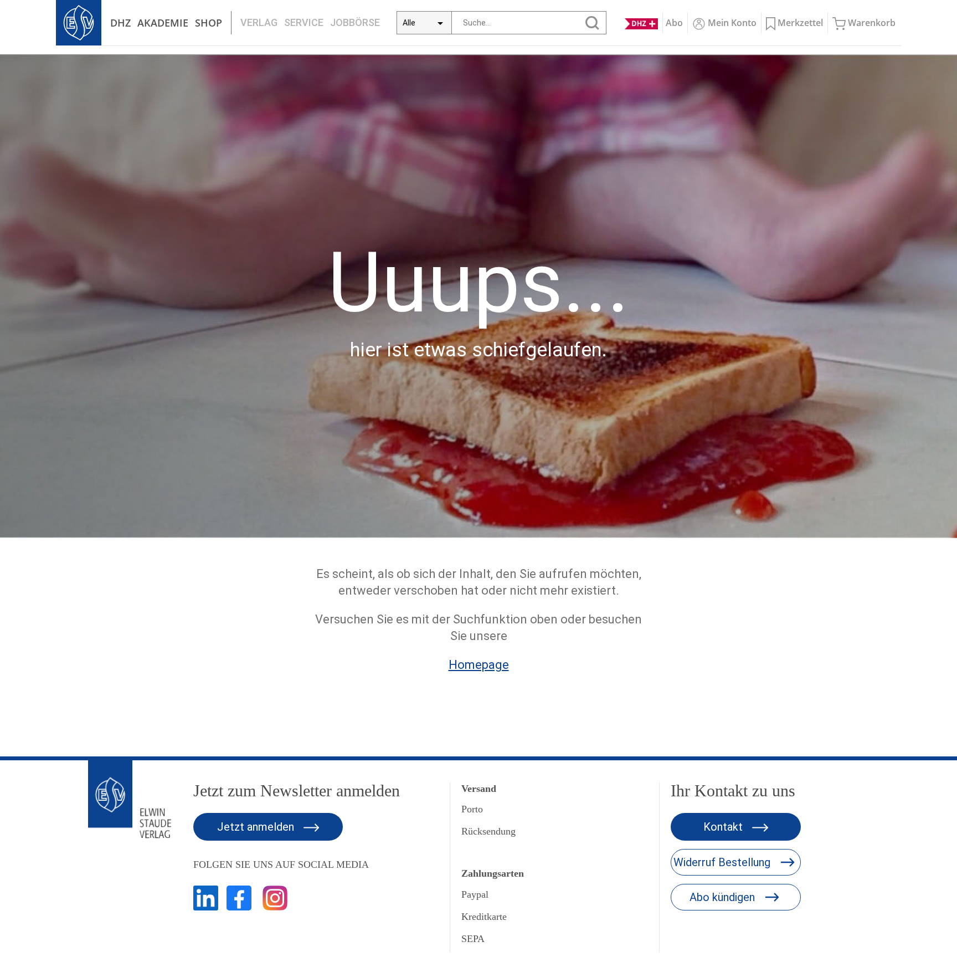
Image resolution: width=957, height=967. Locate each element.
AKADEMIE (162, 22)
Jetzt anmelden (257, 826)
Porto (472, 809)
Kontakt (724, 826)
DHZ (120, 22)
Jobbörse (355, 22)
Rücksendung (488, 831)
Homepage (479, 665)
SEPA (473, 938)
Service (303, 22)
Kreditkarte (484, 916)
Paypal (474, 894)
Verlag (258, 22)
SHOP (208, 22)
